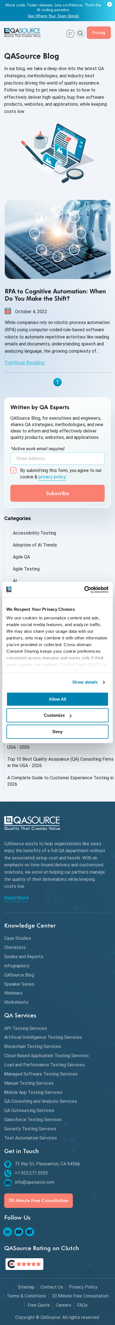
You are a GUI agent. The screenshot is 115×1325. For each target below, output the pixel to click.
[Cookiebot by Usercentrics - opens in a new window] (84, 589)
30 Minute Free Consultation (38, 1200)
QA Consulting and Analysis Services (40, 1101)
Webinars (13, 993)
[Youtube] (18, 1231)
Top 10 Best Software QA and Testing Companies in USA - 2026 (59, 744)
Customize (54, 715)
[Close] (110, 5)
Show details (85, 682)
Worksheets (16, 1002)
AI (15, 581)
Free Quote (39, 1305)
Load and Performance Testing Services (44, 1064)
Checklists (15, 947)
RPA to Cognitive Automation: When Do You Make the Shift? (55, 295)
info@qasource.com (34, 1182)
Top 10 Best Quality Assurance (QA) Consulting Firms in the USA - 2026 (60, 762)
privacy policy (52, 476)
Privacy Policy (83, 1287)
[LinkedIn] (7, 1231)
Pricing (98, 32)
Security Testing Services (30, 1128)
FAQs (82, 1305)
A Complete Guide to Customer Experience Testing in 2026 (60, 781)
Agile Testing (26, 569)
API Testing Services (25, 1028)
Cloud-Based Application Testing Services (46, 1055)
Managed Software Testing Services (41, 1074)
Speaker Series (19, 984)
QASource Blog (19, 975)
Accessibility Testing (34, 533)
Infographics (16, 965)
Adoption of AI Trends (35, 545)
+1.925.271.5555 (31, 1173)
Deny (57, 731)
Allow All (57, 699)
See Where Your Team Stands (53, 16)
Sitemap (26, 1287)
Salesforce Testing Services (33, 1119)
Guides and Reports (23, 956)
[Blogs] (29, 1231)
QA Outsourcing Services (29, 1110)
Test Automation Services (30, 1138)
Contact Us (51, 1287)
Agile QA (21, 557)
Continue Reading (24, 362)
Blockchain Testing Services (32, 1046)
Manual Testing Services (29, 1083)
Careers (63, 1305)
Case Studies (17, 938)
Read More (16, 898)
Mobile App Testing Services (33, 1092)
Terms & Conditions (26, 1296)
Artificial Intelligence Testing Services (43, 1037)
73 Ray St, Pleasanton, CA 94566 (47, 1163)
